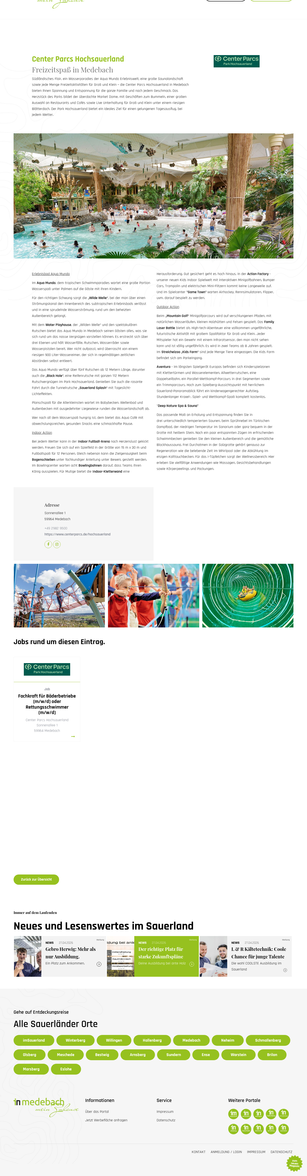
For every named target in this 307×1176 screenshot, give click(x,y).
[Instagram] (56, 544)
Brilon (272, 1054)
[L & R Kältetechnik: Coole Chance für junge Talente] (246, 956)
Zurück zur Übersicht (36, 879)
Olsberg (29, 1054)
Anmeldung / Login (226, 1152)
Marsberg (31, 1069)
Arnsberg (138, 1054)
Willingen (114, 1040)
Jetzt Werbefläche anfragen (106, 1120)
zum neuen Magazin (294, 1163)
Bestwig (102, 1054)
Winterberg (75, 1040)
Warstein (238, 1054)
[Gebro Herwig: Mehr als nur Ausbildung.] (60, 956)
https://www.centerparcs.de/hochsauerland (77, 534)
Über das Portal (97, 1111)
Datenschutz (281, 1152)
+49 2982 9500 (55, 528)
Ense (206, 1054)
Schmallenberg (268, 1040)
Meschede (65, 1054)
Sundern (173, 1054)
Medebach (191, 1040)
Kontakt (199, 1152)
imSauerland (34, 1040)
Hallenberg (152, 1040)
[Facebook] (48, 544)
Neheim (227, 1040)
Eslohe (66, 1069)
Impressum (256, 1152)
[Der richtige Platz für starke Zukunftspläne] (153, 956)
